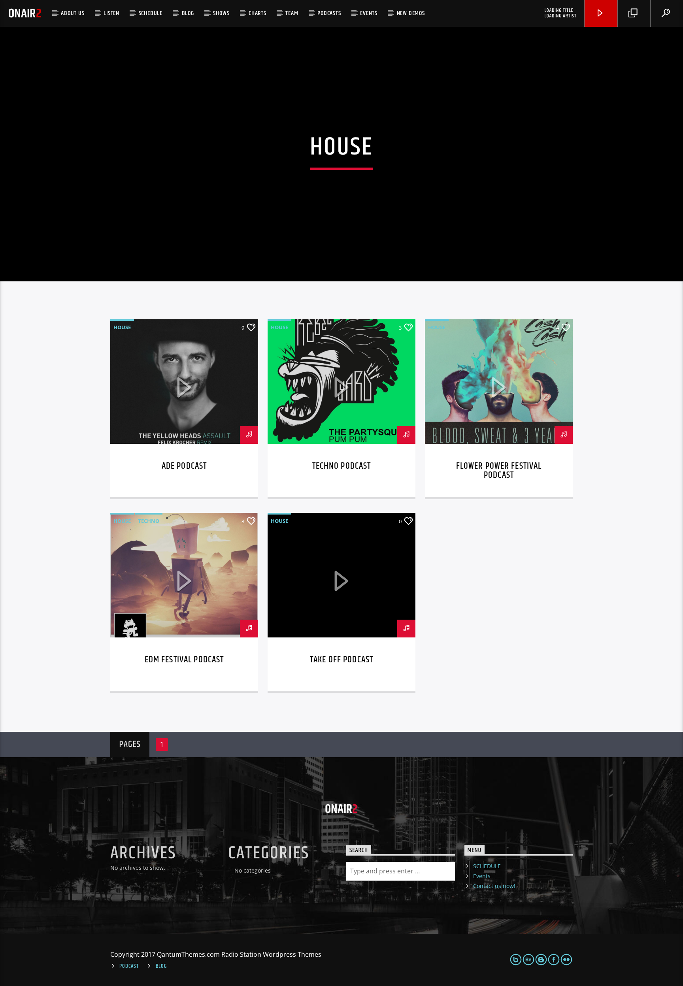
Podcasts (329, 13)
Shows (221, 13)
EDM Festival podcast (184, 660)
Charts (257, 13)
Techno (148, 520)
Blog (188, 13)
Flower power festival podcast (499, 471)
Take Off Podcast (341, 660)
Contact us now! (494, 886)
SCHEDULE (150, 13)
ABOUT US (72, 13)
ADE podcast (184, 466)
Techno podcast (341, 466)
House (122, 327)
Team (291, 13)
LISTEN (111, 13)
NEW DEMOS (411, 13)
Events (368, 13)
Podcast (128, 966)
